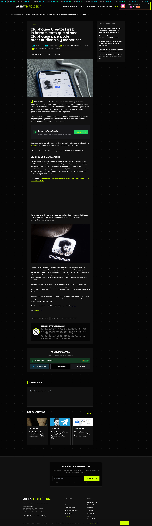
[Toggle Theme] (134, 6)
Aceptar (124, 523)
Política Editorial (92, 519)
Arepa (29, 6)
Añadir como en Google (46, 48)
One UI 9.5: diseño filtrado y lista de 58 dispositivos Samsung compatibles (111, 50)
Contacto (90, 510)
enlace (33, 145)
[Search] (128, 6)
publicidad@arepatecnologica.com (36, 512)
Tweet (48, 54)
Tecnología (68, 513)
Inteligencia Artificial (70, 6)
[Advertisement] (60, 200)
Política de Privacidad (93, 523)
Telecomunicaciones (105, 6)
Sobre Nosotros (92, 502)
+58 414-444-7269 (30, 510)
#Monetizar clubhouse (69, 319)
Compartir (37, 54)
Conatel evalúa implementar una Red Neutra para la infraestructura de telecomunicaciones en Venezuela (110, 30)
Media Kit (90, 507)
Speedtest (118, 6)
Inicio (12, 14)
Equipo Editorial (92, 505)
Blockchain (91, 6)
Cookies (89, 516)
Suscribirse (91, 478)
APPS (82, 6)
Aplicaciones (19, 14)
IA (65, 502)
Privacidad (90, 513)
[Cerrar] (148, 3)
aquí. (74, 306)
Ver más (88, 413)
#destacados (55, 319)
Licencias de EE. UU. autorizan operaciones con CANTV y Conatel (109, 37)
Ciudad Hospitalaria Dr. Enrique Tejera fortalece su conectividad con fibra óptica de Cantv (110, 43)
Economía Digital (70, 507)
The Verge (37, 310)
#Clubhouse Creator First (40, 319)
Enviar (58, 54)
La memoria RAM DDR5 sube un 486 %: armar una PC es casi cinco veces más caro (110, 56)
